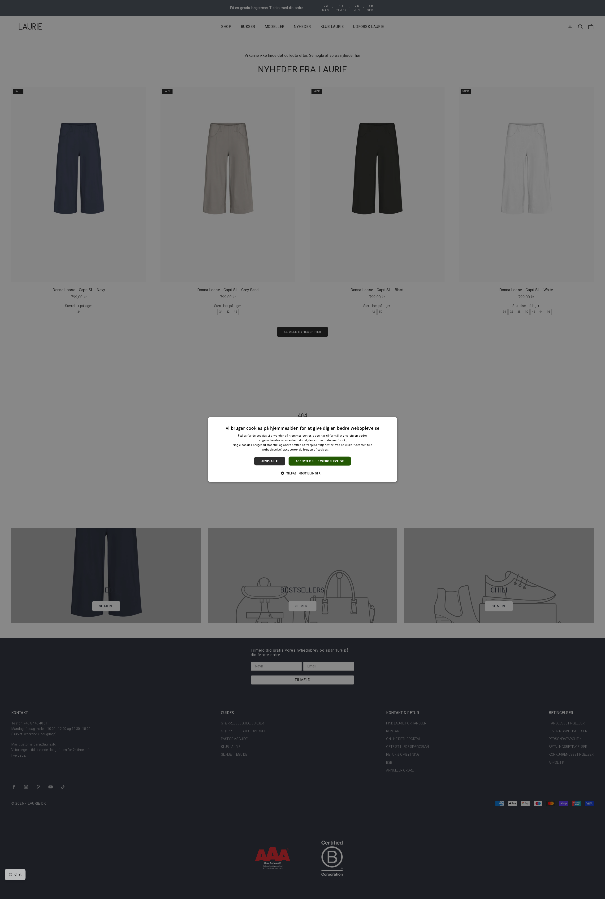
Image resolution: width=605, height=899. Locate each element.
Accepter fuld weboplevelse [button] (320, 461)
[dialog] (302, 449)
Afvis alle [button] (269, 461)
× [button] (391, 422)
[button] (302, 473)
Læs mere (336, 449)
